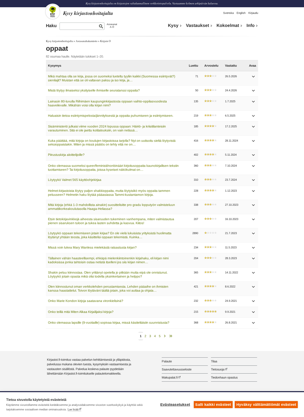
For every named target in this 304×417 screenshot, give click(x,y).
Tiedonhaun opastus (224, 377)
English (241, 12)
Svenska (228, 12)
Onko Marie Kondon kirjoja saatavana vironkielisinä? (85, 301)
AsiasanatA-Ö (112, 25)
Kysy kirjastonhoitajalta (59, 41)
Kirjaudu (253, 12)
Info (251, 25)
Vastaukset (197, 25)
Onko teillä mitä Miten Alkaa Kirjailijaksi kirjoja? (81, 312)
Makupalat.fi (170, 377)
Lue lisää (73, 409)
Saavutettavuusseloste (176, 369)
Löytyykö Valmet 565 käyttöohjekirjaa (74, 179)
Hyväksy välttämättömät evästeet (266, 405)
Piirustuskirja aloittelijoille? (66, 154)
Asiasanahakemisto (86, 41)
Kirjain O (105, 41)
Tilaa (214, 361)
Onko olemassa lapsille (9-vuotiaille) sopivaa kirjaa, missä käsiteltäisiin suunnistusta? (108, 322)
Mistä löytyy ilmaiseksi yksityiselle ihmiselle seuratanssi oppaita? (94, 90)
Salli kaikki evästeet (213, 405)
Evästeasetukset (175, 405)
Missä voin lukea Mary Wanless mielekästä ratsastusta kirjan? (92, 247)
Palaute (167, 361)
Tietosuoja (217, 369)
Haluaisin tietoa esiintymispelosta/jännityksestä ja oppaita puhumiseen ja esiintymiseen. (110, 115)
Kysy (173, 25)
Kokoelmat (228, 25)
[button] (253, 77)
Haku (51, 25)
